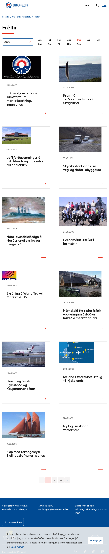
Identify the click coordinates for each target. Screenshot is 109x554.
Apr (69, 39)
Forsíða (5, 17)
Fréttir (37, 17)
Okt (59, 44)
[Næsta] (67, 480)
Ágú (40, 44)
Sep (50, 44)
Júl (98, 39)
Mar (59, 39)
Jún (88, 39)
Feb (50, 39)
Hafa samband (15, 521)
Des (79, 44)
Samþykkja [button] (96, 540)
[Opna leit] (96, 5)
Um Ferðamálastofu (21, 17)
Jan (40, 39)
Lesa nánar (17, 546)
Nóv (69, 44)
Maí (79, 39)
